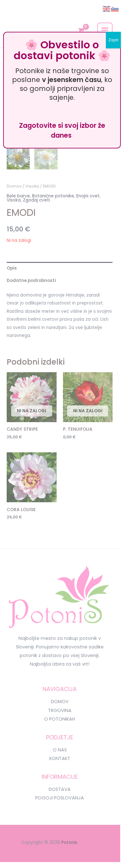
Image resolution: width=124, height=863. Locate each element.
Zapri (113, 40)
